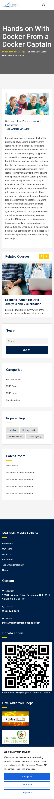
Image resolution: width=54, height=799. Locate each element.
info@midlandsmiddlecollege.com (21, 622)
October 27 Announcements (20, 486)
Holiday (12, 430)
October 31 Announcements (20, 479)
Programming (29, 121)
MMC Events (12, 386)
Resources (7, 559)
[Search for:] (27, 341)
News (5, 570)
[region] (27, 773)
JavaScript (25, 129)
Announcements (14, 379)
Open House (12, 465)
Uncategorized (13, 400)
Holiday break (28, 430)
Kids (19, 121)
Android (15, 129)
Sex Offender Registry (13, 565)
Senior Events (15, 436)
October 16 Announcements (20, 493)
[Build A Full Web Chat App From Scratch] (42, 279)
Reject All (27, 792)
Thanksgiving (35, 436)
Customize (27, 784)
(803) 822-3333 (10, 610)
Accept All (27, 776)
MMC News (11, 393)
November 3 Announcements (20, 472)
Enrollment (7, 543)
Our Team (7, 549)
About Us (6, 554)
